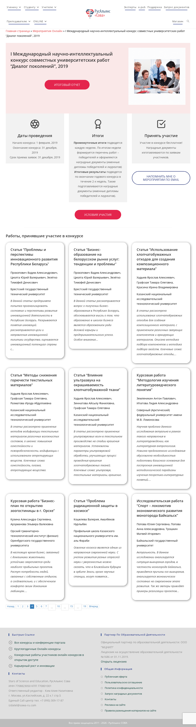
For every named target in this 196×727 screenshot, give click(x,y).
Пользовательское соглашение (123, 682)
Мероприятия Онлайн (47, 31)
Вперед (93, 606)
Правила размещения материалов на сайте (130, 710)
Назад (10, 606)
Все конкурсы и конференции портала (39, 642)
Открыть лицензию (114, 661)
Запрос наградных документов (123, 693)
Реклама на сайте (115, 704)
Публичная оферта (116, 676)
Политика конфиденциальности (124, 688)
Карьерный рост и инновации (34, 666)
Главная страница (18, 31)
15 (71, 606)
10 (58, 606)
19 (84, 606)
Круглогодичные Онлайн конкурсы (37, 649)
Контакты (110, 699)
